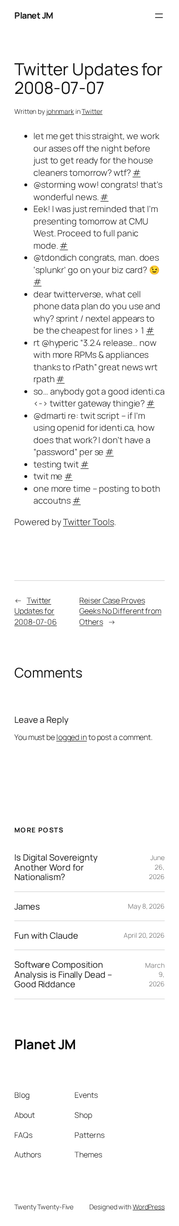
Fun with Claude (46, 935)
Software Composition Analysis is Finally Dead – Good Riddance (63, 974)
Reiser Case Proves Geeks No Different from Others (120, 611)
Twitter (92, 111)
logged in (71, 737)
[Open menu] (159, 15)
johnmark (60, 111)
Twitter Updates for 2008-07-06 (35, 611)
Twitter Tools (88, 521)
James (27, 906)
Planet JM (33, 15)
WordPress (149, 1206)
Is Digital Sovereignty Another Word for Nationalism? (56, 867)
